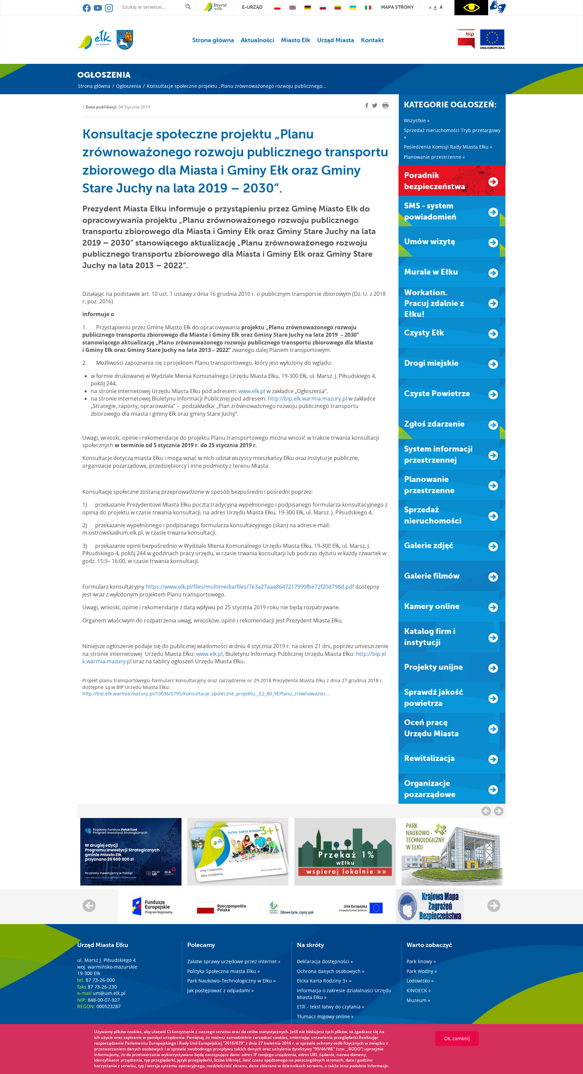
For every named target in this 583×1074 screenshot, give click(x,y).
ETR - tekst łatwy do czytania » (330, 1006)
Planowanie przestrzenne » (434, 157)
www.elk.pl (252, 391)
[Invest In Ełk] (215, 7)
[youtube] (98, 10)
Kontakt (372, 40)
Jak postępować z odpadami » (220, 990)
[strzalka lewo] (498, 811)
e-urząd (252, 7)
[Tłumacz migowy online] (498, 7)
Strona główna (213, 40)
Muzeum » (418, 1000)
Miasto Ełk (295, 40)
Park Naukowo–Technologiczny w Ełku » (231, 980)
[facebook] (87, 10)
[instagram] (109, 10)
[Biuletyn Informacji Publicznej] (466, 39)
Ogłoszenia (128, 86)
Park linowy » (421, 961)
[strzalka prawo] (486, 811)
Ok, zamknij (457, 1038)
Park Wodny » (422, 971)
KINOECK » (419, 990)
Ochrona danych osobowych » (330, 971)
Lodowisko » (420, 980)
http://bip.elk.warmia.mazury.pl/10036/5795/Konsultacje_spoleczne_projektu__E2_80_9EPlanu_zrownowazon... (205, 693)
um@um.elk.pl (109, 993)
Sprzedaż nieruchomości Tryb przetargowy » (452, 133)
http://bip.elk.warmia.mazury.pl (307, 398)
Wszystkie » (416, 120)
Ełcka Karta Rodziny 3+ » (324, 980)
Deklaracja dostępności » (325, 961)
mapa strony (397, 7)
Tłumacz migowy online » (325, 1016)
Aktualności (257, 40)
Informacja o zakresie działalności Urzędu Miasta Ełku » (344, 993)
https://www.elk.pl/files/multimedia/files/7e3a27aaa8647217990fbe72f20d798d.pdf (250, 586)
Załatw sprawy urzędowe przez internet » (233, 961)
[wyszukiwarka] (189, 7)
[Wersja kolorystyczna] (471, 7)
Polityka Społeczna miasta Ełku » (223, 971)
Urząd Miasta (335, 40)
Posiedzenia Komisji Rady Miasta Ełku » (448, 147)
